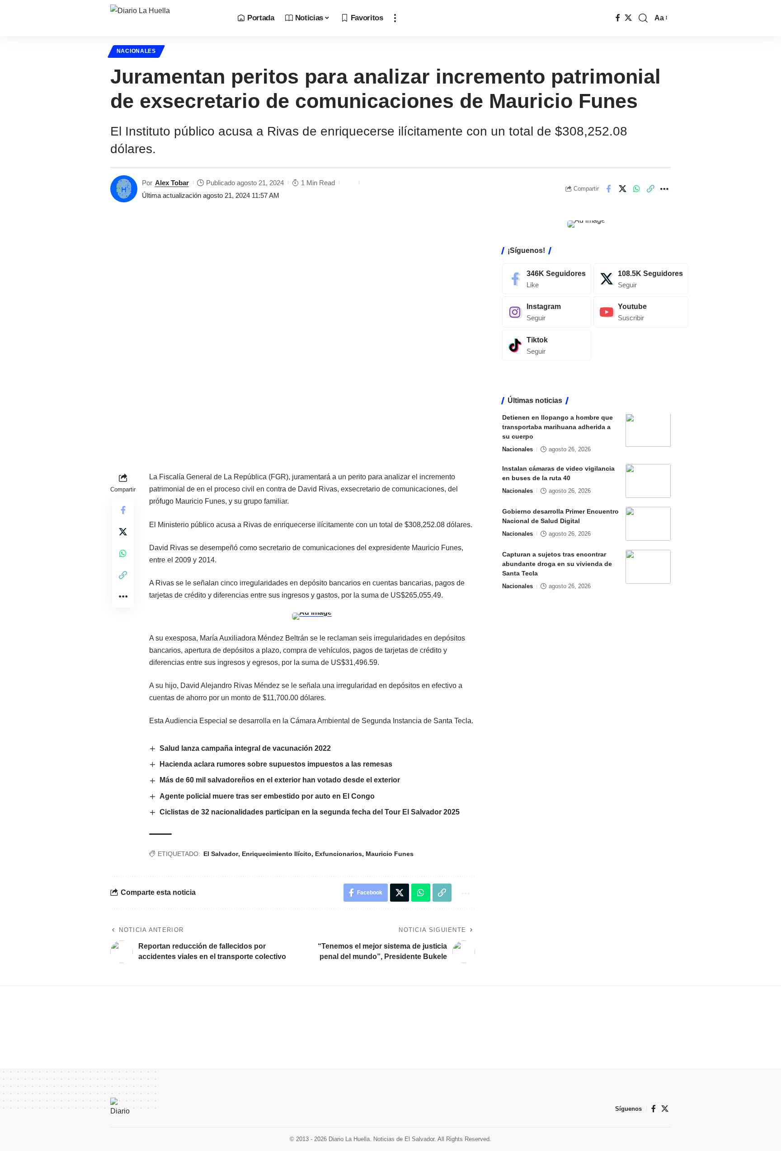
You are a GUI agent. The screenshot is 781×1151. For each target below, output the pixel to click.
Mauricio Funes (390, 853)
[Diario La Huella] (166, 18)
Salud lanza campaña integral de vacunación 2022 (245, 748)
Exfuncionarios (338, 853)
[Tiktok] (546, 345)
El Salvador (220, 853)
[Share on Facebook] (608, 189)
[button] (395, 18)
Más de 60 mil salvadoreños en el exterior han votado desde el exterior (280, 780)
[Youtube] (640, 312)
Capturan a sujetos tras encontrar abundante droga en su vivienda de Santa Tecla (557, 564)
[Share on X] (622, 189)
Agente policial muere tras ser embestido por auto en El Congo (267, 796)
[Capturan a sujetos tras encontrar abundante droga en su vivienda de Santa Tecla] (648, 567)
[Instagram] (546, 312)
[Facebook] (617, 18)
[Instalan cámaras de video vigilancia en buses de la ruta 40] (648, 481)
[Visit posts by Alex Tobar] (123, 188)
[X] (628, 18)
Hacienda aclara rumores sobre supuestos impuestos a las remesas (276, 764)
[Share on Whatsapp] (636, 189)
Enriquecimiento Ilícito (276, 853)
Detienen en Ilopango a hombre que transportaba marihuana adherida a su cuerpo (557, 427)
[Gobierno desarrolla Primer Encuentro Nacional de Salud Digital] (648, 524)
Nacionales (136, 51)
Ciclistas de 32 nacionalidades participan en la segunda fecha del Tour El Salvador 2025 (310, 812)
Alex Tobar (172, 183)
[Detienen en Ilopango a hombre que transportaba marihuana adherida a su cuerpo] (648, 430)
